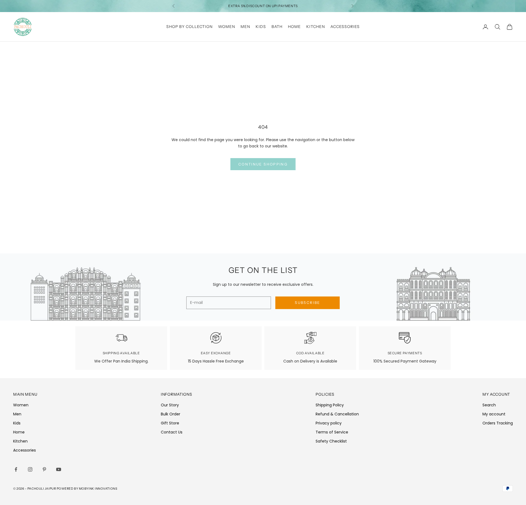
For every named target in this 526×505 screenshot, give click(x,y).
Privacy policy (329, 423)
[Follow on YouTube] (58, 469)
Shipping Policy (330, 405)
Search (489, 405)
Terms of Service (332, 432)
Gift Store (170, 423)
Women (226, 26)
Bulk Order (170, 414)
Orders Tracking (497, 423)
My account (493, 414)
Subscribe (307, 302)
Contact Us (171, 432)
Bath (276, 26)
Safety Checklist (331, 441)
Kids (261, 26)
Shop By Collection (189, 26)
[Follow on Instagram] (30, 469)
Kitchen (315, 26)
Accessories (345, 26)
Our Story (170, 405)
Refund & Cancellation (337, 414)
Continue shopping (263, 164)
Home (294, 26)
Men (245, 26)
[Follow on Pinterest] (44, 469)
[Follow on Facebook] (16, 469)
